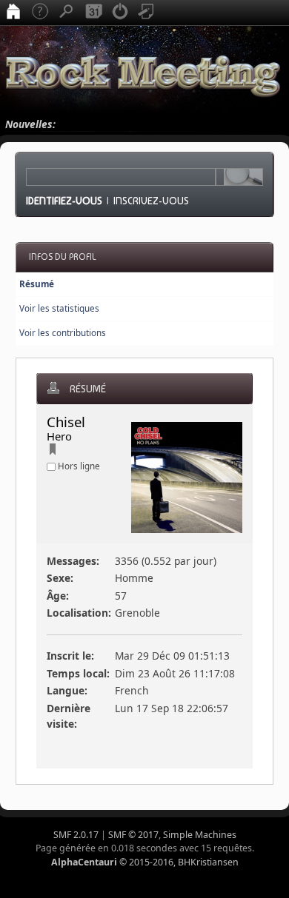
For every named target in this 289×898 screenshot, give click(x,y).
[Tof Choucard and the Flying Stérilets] (53, 451)
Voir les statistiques (59, 308)
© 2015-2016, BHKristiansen (145, 862)
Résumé (36, 283)
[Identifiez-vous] (120, 12)
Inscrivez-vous (151, 201)
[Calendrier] (93, 12)
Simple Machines (199, 834)
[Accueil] (13, 12)
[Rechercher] (66, 12)
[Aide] (40, 12)
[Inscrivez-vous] (146, 12)
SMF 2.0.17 (76, 834)
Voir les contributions (62, 332)
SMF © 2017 (133, 834)
